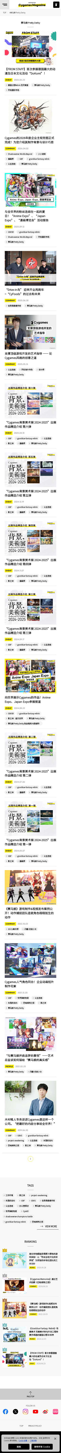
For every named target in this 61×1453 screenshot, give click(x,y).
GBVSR (11, 231)
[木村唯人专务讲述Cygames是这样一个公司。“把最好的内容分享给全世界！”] (30, 1114)
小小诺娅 (42, 153)
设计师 (41, 369)
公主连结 (11, 163)
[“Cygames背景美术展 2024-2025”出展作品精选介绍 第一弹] (30, 832)
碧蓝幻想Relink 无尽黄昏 (18, 85)
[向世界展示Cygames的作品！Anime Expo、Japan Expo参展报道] (30, 692)
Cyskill (25, 1211)
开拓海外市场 (27, 369)
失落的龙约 (12, 1002)
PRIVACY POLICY (35, 1425)
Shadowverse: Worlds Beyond (20, 153)
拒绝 (19, 1446)
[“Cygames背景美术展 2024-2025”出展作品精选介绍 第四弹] (30, 552)
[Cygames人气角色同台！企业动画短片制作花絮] (30, 976)
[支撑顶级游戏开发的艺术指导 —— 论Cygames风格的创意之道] (30, 345)
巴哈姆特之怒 (28, 1002)
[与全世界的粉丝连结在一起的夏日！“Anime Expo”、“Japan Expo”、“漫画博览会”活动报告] (30, 208)
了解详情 (33, 1440)
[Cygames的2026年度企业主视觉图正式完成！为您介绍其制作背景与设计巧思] (30, 132)
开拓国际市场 (13, 90)
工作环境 (9, 1195)
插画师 (11, 158)
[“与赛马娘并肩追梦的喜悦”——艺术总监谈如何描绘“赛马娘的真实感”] (30, 1045)
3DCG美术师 (13, 929)
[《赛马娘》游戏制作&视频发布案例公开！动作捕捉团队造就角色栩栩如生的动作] (30, 903)
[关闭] (55, 1438)
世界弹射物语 (23, 997)
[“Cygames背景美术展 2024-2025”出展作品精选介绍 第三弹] (30, 620)
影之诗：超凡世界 (15, 718)
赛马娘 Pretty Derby (42, 85)
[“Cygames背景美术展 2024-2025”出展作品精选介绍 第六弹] (30, 414)
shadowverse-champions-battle (19, 1216)
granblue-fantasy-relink (39, 158)
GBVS (19, 1135)
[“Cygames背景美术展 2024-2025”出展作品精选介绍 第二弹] (30, 763)
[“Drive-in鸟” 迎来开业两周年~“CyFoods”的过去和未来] (30, 279)
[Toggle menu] (4, 4)
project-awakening (16, 1140)
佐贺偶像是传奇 (14, 305)
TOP (21, 1425)
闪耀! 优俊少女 (30, 929)
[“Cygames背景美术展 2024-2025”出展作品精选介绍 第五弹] (30, 483)
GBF (21, 158)
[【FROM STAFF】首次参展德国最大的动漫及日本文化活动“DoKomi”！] (30, 61)
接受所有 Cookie (42, 1446)
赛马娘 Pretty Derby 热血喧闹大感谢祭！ (24, 723)
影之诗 (11, 443)
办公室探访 (24, 1205)
